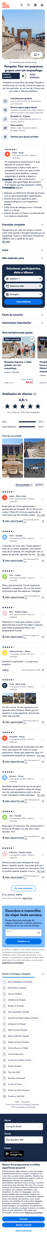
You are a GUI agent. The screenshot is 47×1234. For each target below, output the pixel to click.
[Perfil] (42, 5)
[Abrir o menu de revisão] (42, 499)
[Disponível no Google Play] (14, 1154)
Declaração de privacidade (12, 963)
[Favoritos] (28, 5)
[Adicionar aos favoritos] (32, 339)
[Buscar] (22, 5)
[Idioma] (35, 5)
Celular (7, 1148)
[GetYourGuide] (5, 5)
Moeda (7, 1134)
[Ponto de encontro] (42, 315)
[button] (33, 76)
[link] (18, 361)
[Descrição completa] (42, 225)
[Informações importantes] (42, 323)
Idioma (7, 1120)
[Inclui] (42, 250)
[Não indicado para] (42, 258)
